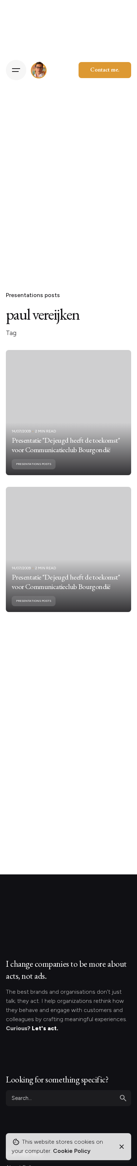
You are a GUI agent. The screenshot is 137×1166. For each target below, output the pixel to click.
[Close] (121, 1146)
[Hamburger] (16, 70)
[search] (123, 1098)
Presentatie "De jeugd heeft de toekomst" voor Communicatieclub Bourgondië (66, 444)
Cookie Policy (72, 1150)
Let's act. (45, 1028)
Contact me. (104, 69)
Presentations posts (33, 295)
